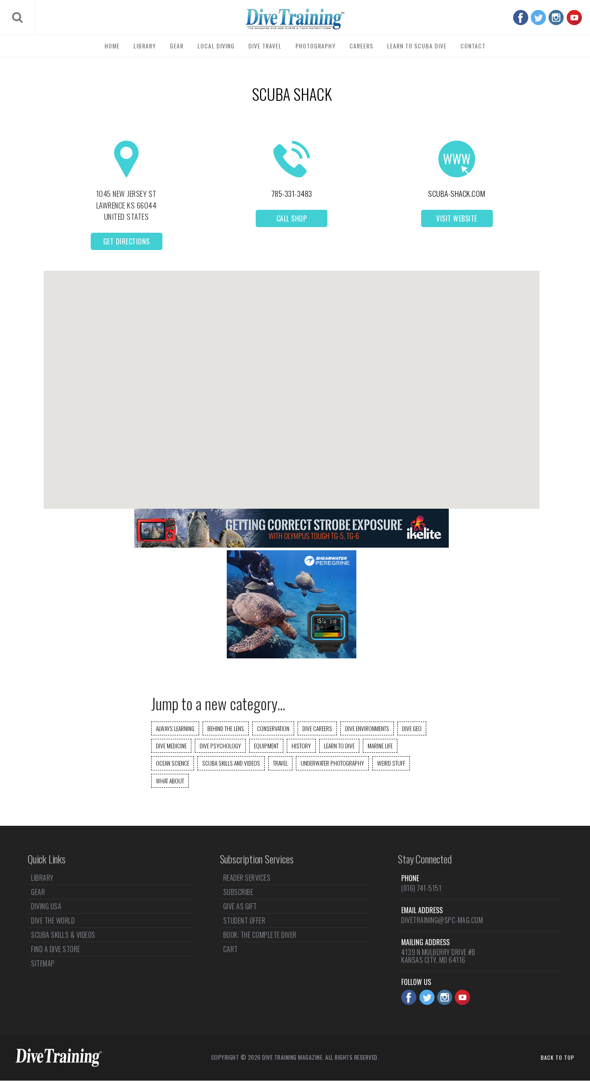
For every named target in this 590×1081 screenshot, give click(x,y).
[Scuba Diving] (295, 19)
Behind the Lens (225, 728)
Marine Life (380, 745)
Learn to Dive (339, 745)
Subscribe (238, 892)
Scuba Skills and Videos (231, 763)
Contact (472, 45)
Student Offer (244, 920)
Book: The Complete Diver (260, 935)
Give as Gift (240, 906)
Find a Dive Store (55, 949)
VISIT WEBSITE (456, 218)
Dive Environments (367, 728)
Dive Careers (317, 728)
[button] (291, 382)
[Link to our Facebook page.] (520, 17)
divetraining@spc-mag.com (442, 920)
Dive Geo (412, 728)
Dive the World (53, 920)
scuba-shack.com (456, 193)
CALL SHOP (291, 218)
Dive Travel (265, 45)
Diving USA (46, 906)
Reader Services (247, 878)
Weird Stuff (391, 763)
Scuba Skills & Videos (63, 935)
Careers (361, 45)
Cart (230, 949)
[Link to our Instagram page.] (556, 17)
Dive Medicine (171, 745)
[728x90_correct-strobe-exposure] (291, 545)
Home (112, 45)
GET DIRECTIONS (126, 241)
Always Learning (175, 728)
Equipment (266, 745)
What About (170, 780)
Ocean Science (172, 763)
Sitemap (43, 963)
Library (144, 45)
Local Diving (216, 45)
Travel (280, 763)
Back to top (557, 1057)
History (301, 745)
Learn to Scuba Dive (417, 45)
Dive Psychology (220, 745)
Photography (315, 45)
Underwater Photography (332, 763)
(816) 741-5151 (421, 888)
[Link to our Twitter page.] (538, 17)
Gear (177, 45)
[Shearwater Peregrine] (291, 655)
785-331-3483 (291, 193)
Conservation (273, 728)
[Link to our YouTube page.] (574, 17)
